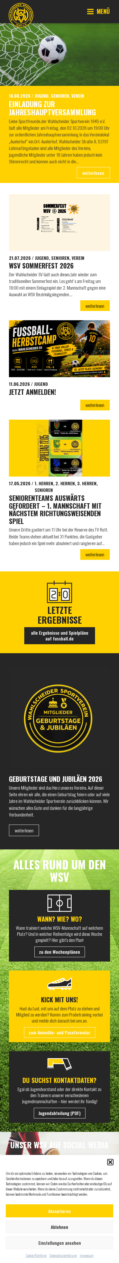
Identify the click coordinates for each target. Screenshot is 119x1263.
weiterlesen (93, 173)
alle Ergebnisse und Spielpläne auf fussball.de (59, 635)
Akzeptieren (59, 1211)
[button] (110, 1162)
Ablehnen (59, 1227)
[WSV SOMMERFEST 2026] (59, 222)
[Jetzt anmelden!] (59, 348)
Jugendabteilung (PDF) (59, 1113)
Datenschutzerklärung (63, 1255)
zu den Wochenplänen (59, 952)
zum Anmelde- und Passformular (59, 1032)
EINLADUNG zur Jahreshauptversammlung (52, 108)
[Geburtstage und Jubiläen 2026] (59, 718)
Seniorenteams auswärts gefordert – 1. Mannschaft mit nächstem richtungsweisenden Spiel (55, 509)
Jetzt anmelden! (32, 392)
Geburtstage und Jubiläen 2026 (55, 779)
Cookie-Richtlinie (36, 1255)
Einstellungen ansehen (59, 1243)
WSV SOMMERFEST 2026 (41, 266)
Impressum (87, 1255)
